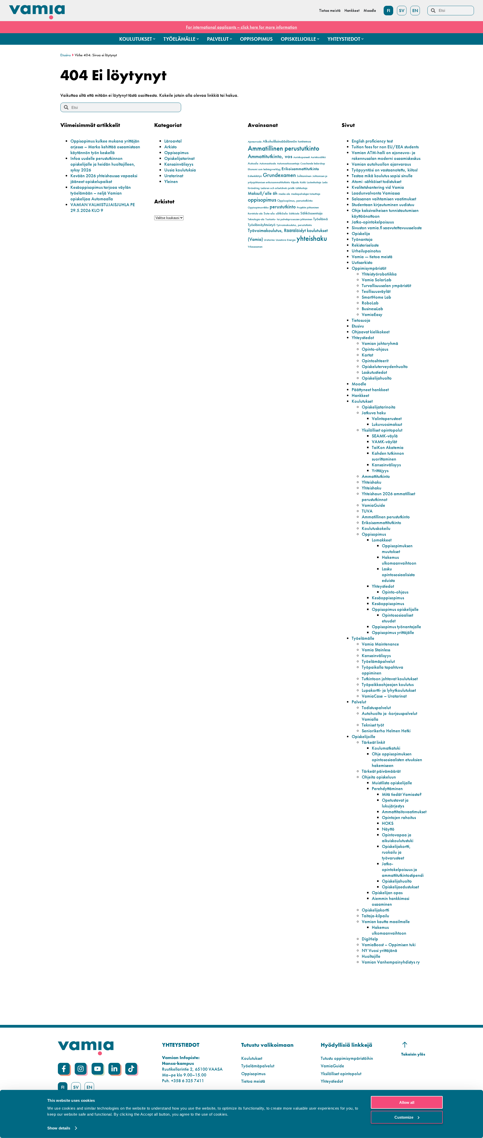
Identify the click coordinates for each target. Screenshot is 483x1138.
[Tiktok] (131, 1069)
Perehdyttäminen (387, 788)
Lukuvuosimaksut (387, 424)
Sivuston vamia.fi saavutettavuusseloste (387, 228)
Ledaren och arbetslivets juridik (278, 188)
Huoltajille (371, 956)
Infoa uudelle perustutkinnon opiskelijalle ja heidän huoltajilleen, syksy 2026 (102, 164)
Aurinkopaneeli (301, 157)
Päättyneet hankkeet (370, 389)
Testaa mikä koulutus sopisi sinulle (382, 175)
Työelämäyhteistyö (261, 224)
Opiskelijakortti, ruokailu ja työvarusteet (396, 852)
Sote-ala (269, 213)
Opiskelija (361, 233)
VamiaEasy (372, 314)
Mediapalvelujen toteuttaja (305, 194)
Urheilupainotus (366, 251)
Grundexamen (279, 175)
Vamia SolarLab (376, 280)
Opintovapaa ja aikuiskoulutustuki (397, 837)
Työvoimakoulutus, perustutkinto (294, 225)
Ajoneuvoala (255, 141)
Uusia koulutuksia (180, 170)
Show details (58, 1128)
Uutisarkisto (362, 262)
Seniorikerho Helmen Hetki (386, 731)
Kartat (367, 355)
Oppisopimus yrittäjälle (393, 632)
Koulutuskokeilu (376, 528)
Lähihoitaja (301, 188)
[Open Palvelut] (231, 39)
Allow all (406, 1102)
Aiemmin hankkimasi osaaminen (390, 901)
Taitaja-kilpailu (375, 916)
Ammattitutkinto (376, 476)
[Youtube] (97, 1069)
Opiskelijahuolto (377, 378)
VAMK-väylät (384, 441)
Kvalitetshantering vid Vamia (378, 187)
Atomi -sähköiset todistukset (376, 181)
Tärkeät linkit (373, 742)
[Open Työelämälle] (197, 39)
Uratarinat (173, 175)
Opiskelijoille (363, 736)
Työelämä (320, 218)
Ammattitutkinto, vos (270, 156)
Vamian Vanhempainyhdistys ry (391, 962)
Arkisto (170, 147)
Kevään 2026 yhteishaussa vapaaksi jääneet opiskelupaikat (103, 178)
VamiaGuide (373, 505)
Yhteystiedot (363, 337)
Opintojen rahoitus (399, 817)
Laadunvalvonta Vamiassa (376, 193)
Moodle (359, 384)
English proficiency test (372, 141)
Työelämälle (363, 638)
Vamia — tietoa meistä (372, 256)
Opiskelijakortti (375, 910)
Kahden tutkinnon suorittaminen (388, 456)
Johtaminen (304, 176)
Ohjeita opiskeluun (379, 777)
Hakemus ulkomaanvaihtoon (399, 560)
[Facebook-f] (64, 1069)
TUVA (367, 511)
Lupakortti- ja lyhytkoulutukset (389, 690)
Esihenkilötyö (255, 176)
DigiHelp (370, 939)
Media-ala (284, 194)
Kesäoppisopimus (388, 598)
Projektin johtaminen (308, 207)
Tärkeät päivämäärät (381, 771)
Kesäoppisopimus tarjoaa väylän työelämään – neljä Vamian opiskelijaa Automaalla (100, 193)
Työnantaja (362, 239)
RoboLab (370, 303)
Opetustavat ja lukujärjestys (395, 803)
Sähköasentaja (311, 213)
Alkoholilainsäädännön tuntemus (287, 141)
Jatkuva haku (374, 413)
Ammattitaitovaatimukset (404, 811)
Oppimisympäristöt (369, 268)
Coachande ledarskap (312, 163)
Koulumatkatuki (386, 748)
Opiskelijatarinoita (378, 407)
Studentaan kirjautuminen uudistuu (383, 204)
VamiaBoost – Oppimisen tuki (389, 944)
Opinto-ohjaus (375, 349)
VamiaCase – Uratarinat (384, 696)
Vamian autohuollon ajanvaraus (381, 164)
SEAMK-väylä (385, 436)
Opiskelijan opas (387, 892)
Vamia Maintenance (380, 644)
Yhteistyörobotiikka (379, 274)
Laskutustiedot (374, 372)
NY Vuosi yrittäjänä (379, 950)
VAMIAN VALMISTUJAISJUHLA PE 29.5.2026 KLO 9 (102, 207)
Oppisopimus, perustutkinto (295, 200)
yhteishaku (312, 238)
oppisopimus (262, 199)
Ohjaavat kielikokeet (370, 332)
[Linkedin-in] (114, 1069)
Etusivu (65, 55)
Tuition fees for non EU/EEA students (385, 147)
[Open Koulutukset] (154, 39)
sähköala (282, 213)
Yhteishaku (371, 482)
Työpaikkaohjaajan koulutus (388, 684)
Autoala (253, 163)
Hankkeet (360, 395)
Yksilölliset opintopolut (382, 430)
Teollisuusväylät (376, 291)
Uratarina (269, 240)
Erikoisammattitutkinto (300, 168)
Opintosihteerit (375, 360)
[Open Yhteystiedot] (362, 39)
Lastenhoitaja (314, 182)
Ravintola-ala (255, 213)
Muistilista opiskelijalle (392, 783)
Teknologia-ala (256, 219)
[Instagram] (81, 1069)
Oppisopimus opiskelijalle (395, 609)
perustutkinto (283, 206)
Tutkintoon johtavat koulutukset (390, 678)
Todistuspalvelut (376, 707)
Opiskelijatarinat (179, 158)
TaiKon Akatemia (388, 447)
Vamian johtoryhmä (380, 343)
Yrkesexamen (255, 246)
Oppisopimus (176, 152)
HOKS (387, 823)
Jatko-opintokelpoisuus (373, 222)
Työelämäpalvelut (378, 661)
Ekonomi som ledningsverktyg (264, 169)
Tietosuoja (361, 320)
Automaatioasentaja (288, 163)
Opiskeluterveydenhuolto (385, 366)
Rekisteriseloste (365, 245)
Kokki (303, 182)
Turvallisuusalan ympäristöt (386, 285)
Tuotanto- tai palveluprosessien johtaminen (288, 219)
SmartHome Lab (376, 297)
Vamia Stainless (376, 650)
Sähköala (294, 213)
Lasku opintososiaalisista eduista (398, 574)
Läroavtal (173, 141)
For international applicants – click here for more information (241, 27)
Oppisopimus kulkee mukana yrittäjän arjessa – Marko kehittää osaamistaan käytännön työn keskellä (105, 146)
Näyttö (388, 829)
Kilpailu (295, 182)
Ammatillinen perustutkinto (283, 148)
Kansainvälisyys (178, 164)
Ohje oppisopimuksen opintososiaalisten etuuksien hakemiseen (397, 759)
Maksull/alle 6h (262, 193)
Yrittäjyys (380, 470)
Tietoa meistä (253, 1081)
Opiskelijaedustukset (400, 887)
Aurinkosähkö (318, 157)
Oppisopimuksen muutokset (397, 548)
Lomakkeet (381, 540)
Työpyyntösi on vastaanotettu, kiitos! (385, 170)
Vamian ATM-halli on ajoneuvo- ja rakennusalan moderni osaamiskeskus (386, 155)
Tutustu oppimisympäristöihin (347, 1058)
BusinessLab (372, 308)
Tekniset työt (373, 725)
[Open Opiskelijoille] (318, 39)
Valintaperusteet (386, 418)
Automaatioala (267, 163)
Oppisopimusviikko (258, 207)
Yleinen (171, 181)
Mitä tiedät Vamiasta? (402, 794)
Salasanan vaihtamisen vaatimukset (384, 199)
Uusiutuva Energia (286, 240)
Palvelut (359, 702)
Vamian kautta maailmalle (386, 921)
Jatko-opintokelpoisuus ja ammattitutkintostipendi (403, 869)
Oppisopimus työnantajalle (396, 626)
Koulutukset (362, 401)
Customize (403, 1117)
